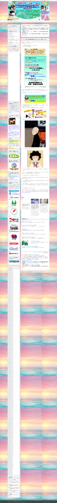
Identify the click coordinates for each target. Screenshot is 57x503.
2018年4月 (10, 395)
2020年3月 (10, 366)
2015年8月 (10, 436)
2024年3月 (10, 306)
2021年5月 (10, 349)
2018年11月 (10, 386)
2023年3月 (10, 321)
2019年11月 (10, 371)
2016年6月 (10, 423)
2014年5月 (10, 455)
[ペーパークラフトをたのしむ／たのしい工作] (44, 201)
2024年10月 (10, 297)
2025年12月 (10, 279)
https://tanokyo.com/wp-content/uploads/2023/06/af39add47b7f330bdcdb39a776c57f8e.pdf (14, 177)
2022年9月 (10, 329)
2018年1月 (10, 399)
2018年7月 (10, 391)
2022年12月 (10, 325)
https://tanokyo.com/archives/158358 (27, 260)
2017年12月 (10, 400)
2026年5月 (10, 273)
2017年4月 (10, 410)
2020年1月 (10, 368)
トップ (10, 21)
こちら (28, 30)
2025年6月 (10, 287)
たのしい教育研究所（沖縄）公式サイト (16, 501)
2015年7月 (10, 437)
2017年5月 (10, 409)
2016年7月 (10, 422)
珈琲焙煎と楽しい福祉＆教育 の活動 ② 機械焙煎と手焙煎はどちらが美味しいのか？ (13, 485)
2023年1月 (10, 324)
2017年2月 (10, 413)
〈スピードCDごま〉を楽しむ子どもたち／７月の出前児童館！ (30, 246)
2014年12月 (10, 446)
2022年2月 (10, 338)
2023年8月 (10, 315)
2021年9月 (10, 344)
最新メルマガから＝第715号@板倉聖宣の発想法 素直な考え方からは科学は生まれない (13, 488)
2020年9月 (10, 358)
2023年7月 (10, 316)
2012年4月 (10, 474)
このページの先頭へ (47, 501)
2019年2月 (10, 382)
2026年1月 (10, 278)
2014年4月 (10, 456)
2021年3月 (10, 352)
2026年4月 (10, 274)
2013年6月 (10, 469)
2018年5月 (10, 394)
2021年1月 (10, 354)
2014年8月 (10, 451)
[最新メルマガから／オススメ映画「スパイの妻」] (26, 201)
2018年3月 (10, 396)
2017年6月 (10, 408)
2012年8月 (10, 473)
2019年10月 (10, 372)
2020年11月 (10, 357)
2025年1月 (10, 293)
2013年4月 (10, 470)
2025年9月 (10, 283)
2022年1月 (10, 339)
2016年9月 (10, 419)
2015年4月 (10, 441)
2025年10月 (10, 282)
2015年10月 (10, 433)
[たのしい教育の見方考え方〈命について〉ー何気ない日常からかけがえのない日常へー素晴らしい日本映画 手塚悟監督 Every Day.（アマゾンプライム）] (35, 201)
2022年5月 (10, 334)
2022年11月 (10, 326)
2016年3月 (10, 427)
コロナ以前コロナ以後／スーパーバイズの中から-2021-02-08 (42, 273)
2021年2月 (10, 353)
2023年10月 (10, 312)
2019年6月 (10, 377)
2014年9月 (10, 450)
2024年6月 (10, 302)
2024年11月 (10, 296)
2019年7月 (10, 376)
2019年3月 (10, 381)
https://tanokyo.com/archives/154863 (13, 179)
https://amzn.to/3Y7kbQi (36, 254)
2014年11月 (10, 447)
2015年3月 (10, 442)
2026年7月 (10, 270)
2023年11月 (10, 311)
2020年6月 (10, 362)
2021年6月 (10, 348)
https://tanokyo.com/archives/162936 (32, 262)
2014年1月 (10, 460)
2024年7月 (10, 301)
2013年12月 (10, 461)
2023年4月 (10, 320)
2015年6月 (10, 438)
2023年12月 (10, 310)
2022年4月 (10, 335)
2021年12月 (10, 340)
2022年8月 (10, 330)
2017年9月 (10, 404)
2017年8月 (10, 405)
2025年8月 (10, 284)
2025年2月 (10, 292)
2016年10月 (10, 418)
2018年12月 (10, 385)
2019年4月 (10, 380)
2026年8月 (10, 269)
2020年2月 (10, 367)
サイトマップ (15, 21)
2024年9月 (10, 298)
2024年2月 (10, 307)
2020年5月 (10, 363)
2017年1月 (10, 414)
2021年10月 (10, 343)
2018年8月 (10, 390)
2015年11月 (10, 432)
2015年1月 (10, 445)
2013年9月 (10, 465)
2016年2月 (10, 428)
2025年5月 (10, 288)
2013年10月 (10, 464)
